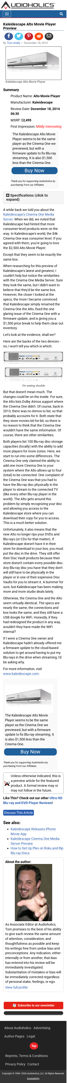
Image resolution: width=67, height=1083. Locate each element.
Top (33, 1046)
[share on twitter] (19, 36)
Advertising (42, 1028)
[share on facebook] (8, 36)
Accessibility (33, 1078)
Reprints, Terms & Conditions (26, 1056)
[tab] (33, 197)
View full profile (16, 987)
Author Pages (14, 1036)
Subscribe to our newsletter (36, 1005)
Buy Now (34, 171)
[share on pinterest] (29, 36)
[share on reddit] (39, 36)
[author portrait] (33, 893)
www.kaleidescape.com (21, 674)
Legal (31, 1036)
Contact (33, 1064)
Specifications (22, 195)
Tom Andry (13, 43)
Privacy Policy (15, 1064)
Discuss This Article (18, 813)
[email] (49, 36)
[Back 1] (33, 357)
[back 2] (33, 374)
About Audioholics (17, 1028)
